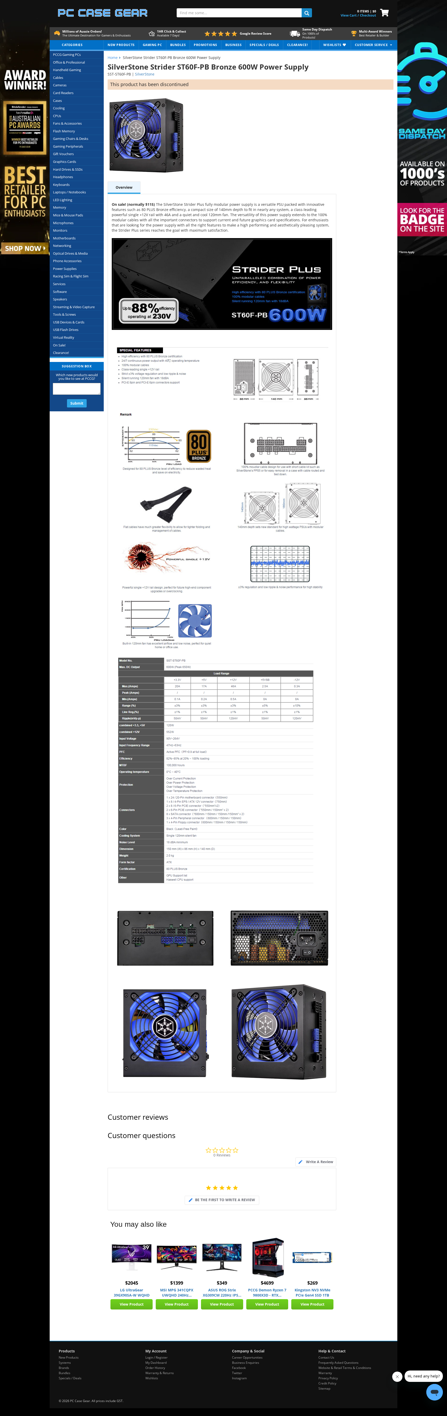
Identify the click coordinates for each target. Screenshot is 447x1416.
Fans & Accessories (67, 123)
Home (113, 57)
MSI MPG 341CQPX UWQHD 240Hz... (176, 1293)
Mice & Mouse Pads (68, 215)
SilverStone (144, 74)
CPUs (57, 115)
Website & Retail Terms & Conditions (344, 1368)
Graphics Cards (64, 161)
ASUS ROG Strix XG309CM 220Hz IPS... (222, 1293)
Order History (155, 1368)
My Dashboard (156, 1362)
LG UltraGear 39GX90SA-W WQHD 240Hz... (132, 1293)
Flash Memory (64, 131)
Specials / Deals (70, 1378)
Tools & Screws (64, 314)
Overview (124, 187)
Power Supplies (65, 268)
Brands (64, 1368)
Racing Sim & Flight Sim (70, 276)
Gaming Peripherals (68, 146)
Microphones (63, 223)
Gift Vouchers (63, 154)
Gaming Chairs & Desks (70, 138)
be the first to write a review (225, 1199)
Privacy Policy (328, 1378)
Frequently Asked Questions (338, 1362)
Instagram (239, 1378)
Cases (57, 100)
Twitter (237, 1373)
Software (60, 291)
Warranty (325, 1373)
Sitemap (324, 1388)
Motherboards (64, 238)
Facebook (239, 1368)
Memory (59, 207)
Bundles (64, 1373)
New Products (69, 1357)
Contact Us (326, 1357)
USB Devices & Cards (68, 322)
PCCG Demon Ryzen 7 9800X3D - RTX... (267, 1293)
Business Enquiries (245, 1362)
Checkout (368, 15)
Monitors (60, 230)
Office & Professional (69, 62)
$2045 (131, 1283)
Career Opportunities (247, 1357)
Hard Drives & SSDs (68, 169)
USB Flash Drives (65, 329)
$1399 (176, 1283)
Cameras (59, 85)
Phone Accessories (67, 261)
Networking (62, 245)
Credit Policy (327, 1383)
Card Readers (63, 92)
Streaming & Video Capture (74, 307)
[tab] (315, 1162)
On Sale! (59, 345)
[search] (307, 12)
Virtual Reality (63, 337)
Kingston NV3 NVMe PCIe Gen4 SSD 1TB (312, 1293)
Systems (65, 1362)
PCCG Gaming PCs (67, 54)
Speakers (60, 299)
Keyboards (61, 184)
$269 (312, 1283)
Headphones (63, 177)
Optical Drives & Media (70, 253)
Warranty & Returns (159, 1373)
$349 (222, 1283)
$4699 (267, 1283)
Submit (76, 403)
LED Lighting (62, 200)
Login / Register (156, 1357)
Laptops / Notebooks (69, 192)
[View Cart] (383, 12)
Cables (58, 77)
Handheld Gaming (67, 69)
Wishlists (151, 1378)
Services (59, 284)
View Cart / (350, 15)
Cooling (59, 108)
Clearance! (61, 352)
